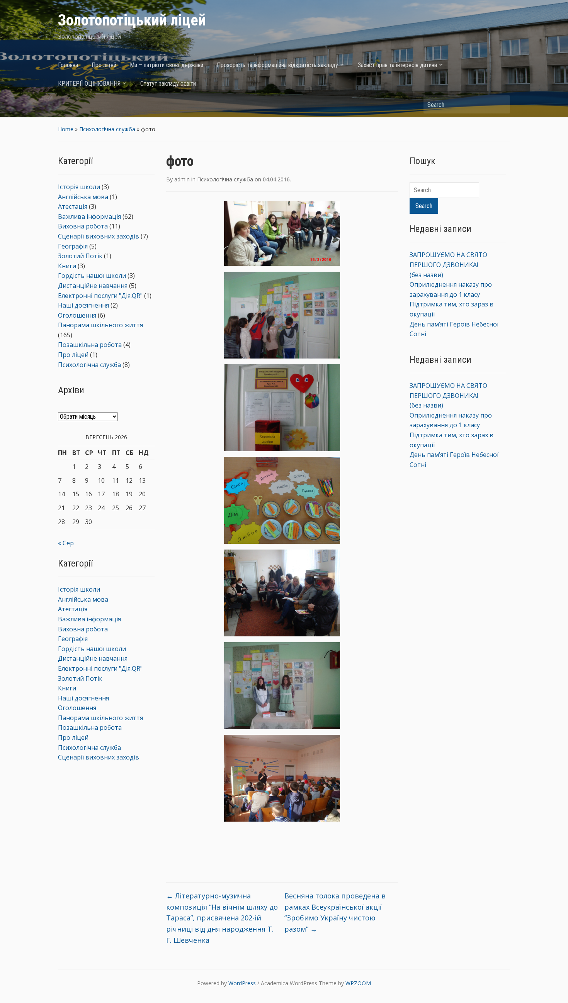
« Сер (66, 543)
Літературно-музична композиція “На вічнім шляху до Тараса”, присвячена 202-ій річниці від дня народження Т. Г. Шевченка (222, 918)
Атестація (72, 206)
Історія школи (79, 187)
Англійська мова (83, 197)
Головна (68, 65)
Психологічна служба (107, 129)
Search (500, 104)
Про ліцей (104, 65)
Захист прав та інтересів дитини (397, 65)
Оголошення (77, 315)
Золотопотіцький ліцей (132, 20)
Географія (73, 246)
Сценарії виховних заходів (98, 236)
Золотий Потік (80, 256)
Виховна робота (83, 226)
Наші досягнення (83, 305)
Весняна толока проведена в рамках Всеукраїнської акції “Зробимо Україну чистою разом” (335, 912)
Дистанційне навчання (93, 285)
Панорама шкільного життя (100, 325)
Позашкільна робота (90, 344)
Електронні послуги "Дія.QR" (100, 295)
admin (182, 179)
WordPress (242, 983)
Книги (67, 266)
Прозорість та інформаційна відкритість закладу (277, 65)
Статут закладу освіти (168, 83)
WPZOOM (358, 983)
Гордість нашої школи (92, 275)
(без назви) (426, 275)
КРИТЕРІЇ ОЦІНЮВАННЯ (89, 83)
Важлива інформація (89, 216)
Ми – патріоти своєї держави (166, 65)
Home (65, 129)
